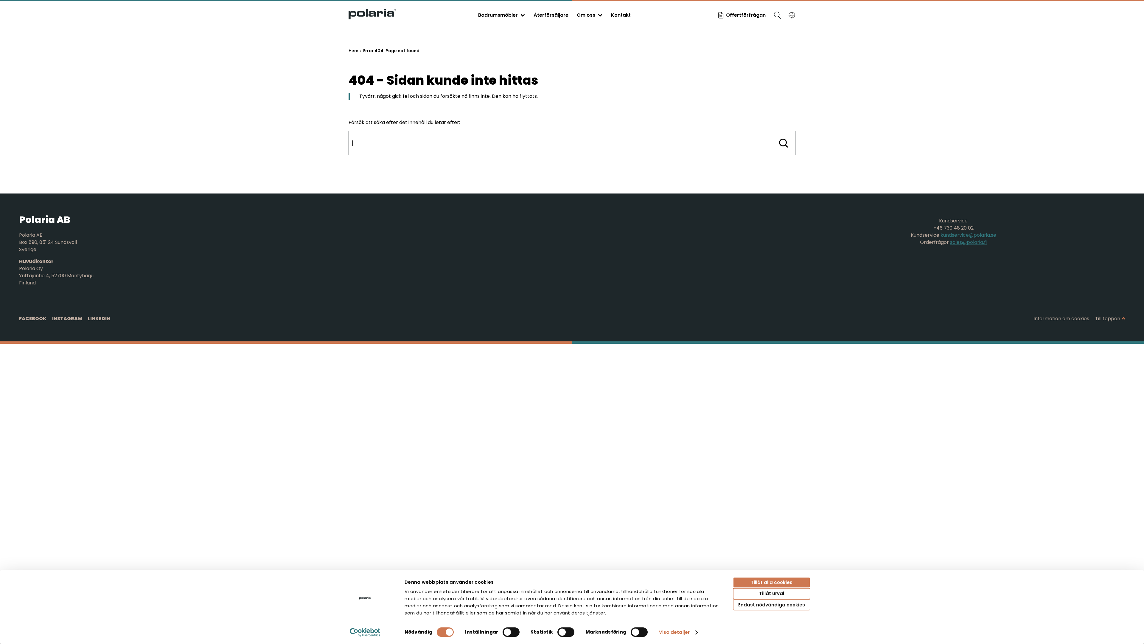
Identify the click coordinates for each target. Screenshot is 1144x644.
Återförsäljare (551, 15)
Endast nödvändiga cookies (771, 605)
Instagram (67, 318)
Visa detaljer (674, 632)
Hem (353, 51)
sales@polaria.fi (968, 242)
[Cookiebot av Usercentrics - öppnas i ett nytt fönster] (365, 632)
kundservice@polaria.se (968, 235)
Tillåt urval (771, 594)
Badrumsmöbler (498, 15)
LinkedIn (99, 318)
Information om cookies (1061, 318)
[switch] (511, 632)
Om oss (586, 15)
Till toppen (1107, 318)
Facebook (32, 318)
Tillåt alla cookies (771, 582)
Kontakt (621, 15)
